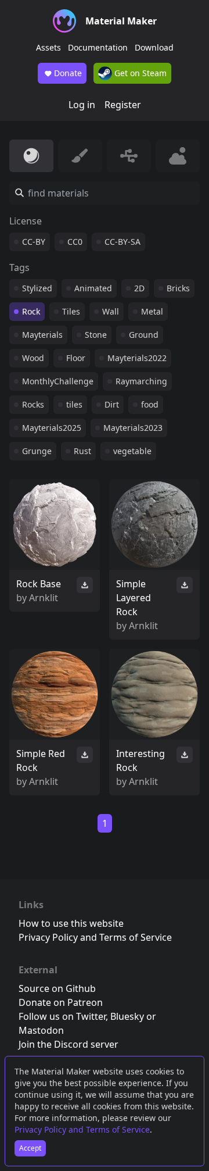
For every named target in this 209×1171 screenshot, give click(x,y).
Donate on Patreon (61, 1002)
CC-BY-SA (122, 241)
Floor (75, 357)
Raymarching (141, 381)
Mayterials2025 (51, 427)
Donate (68, 72)
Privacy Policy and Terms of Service (82, 1129)
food (149, 404)
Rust (82, 450)
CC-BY (33, 241)
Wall (110, 311)
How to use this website (71, 923)
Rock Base (38, 583)
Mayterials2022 (137, 357)
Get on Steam (139, 72)
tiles (74, 404)
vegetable (132, 450)
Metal (152, 311)
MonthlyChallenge (57, 381)
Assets (48, 47)
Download (154, 47)
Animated (93, 288)
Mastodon (41, 1030)
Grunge (37, 450)
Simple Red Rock (40, 760)
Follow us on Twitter (62, 1016)
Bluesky (127, 1016)
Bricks (178, 288)
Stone (96, 334)
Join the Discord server (68, 1044)
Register (123, 104)
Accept (30, 1148)
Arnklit (43, 597)
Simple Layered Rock (133, 597)
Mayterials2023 (133, 427)
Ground (143, 334)
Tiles (71, 311)
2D (139, 288)
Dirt (112, 404)
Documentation (98, 47)
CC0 (74, 241)
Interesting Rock (140, 760)
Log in (82, 104)
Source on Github (57, 988)
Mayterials (42, 334)
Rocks (33, 404)
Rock (31, 311)
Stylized (37, 288)
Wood (33, 357)
